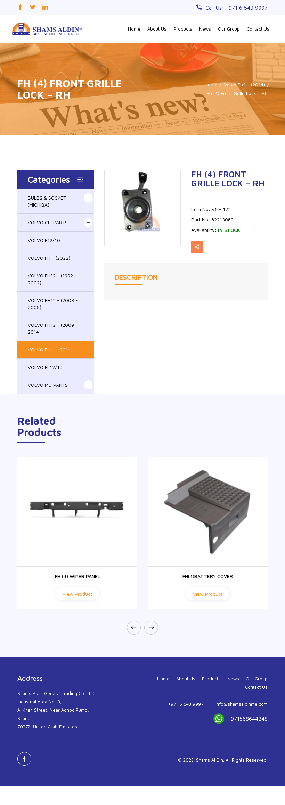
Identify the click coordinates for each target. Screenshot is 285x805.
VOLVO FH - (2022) (49, 258)
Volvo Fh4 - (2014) (244, 84)
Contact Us (258, 29)
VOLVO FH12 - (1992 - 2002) (52, 278)
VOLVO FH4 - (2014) (50, 349)
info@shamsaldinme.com (241, 704)
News (205, 29)
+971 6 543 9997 (185, 704)
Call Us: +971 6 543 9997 (236, 8)
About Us (156, 29)
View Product (77, 594)
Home (134, 29)
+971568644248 (248, 718)
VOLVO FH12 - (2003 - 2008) (53, 303)
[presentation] (134, 628)
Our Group (229, 29)
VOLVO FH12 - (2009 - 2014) (53, 328)
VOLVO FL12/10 (45, 367)
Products (182, 29)
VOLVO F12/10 (44, 240)
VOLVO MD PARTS (48, 385)
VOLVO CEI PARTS (48, 222)
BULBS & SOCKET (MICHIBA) (47, 201)
